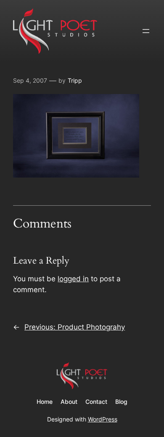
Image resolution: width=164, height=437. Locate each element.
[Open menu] (146, 31)
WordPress (102, 419)
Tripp (75, 80)
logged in (73, 279)
